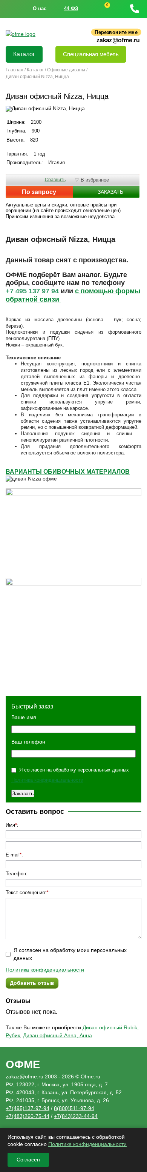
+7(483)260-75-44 (27, 1116)
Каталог (24, 54)
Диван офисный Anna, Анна (57, 1035)
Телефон (16, 873)
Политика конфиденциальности (47, 780)
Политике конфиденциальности (87, 1144)
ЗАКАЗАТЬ (110, 192)
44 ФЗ (71, 8)
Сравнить (55, 179)
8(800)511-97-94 (74, 1108)
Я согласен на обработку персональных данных (74, 770)
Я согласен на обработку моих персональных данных (70, 954)
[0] (100, 9)
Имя (10, 824)
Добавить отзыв (32, 983)
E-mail (13, 854)
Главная (14, 69)
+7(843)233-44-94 (76, 1116)
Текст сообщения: (26, 892)
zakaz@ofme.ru (118, 40)
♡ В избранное (92, 180)
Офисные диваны (66, 69)
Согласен (28, 1160)
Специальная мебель (91, 54)
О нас (39, 8)
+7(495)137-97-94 (27, 1108)
